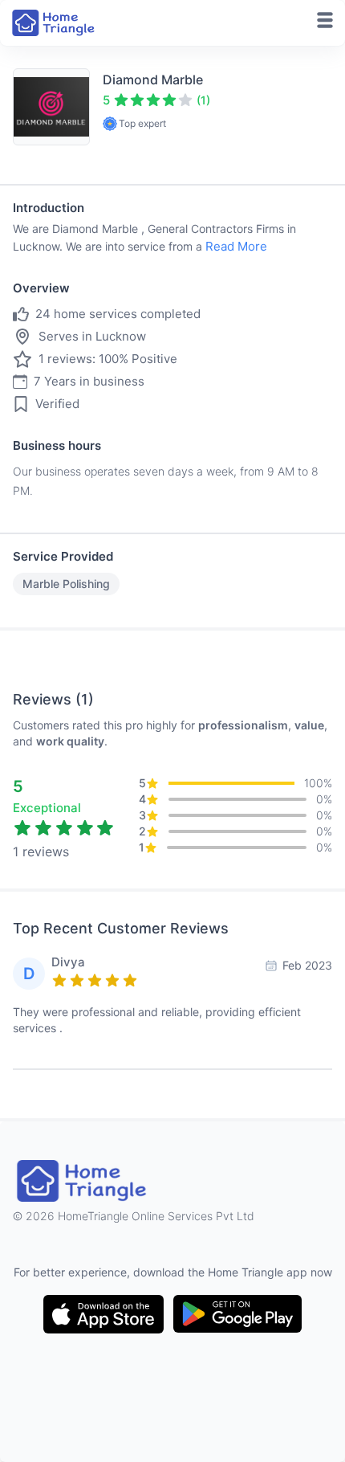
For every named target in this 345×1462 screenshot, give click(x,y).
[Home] (54, 23)
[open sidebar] (325, 20)
